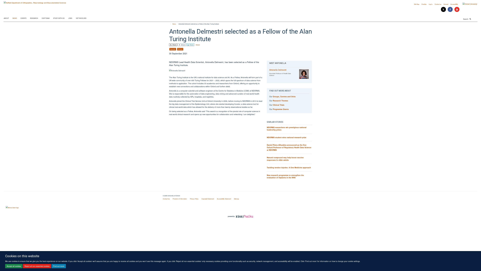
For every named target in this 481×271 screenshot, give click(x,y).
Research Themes (280, 100)
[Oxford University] (468, 4)
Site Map (416, 4)
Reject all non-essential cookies (37, 266)
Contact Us (166, 199)
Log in (430, 4)
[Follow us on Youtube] (456, 9)
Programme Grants (281, 109)
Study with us (59, 18)
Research (34, 18)
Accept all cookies (14, 266)
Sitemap (236, 199)
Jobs (70, 18)
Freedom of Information (180, 199)
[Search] (470, 18)
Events (23, 18)
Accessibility (454, 4)
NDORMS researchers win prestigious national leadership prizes (286, 128)
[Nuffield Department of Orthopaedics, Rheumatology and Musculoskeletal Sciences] (35, 2)
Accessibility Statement (224, 199)
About (6, 18)
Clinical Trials (278, 105)
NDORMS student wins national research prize (286, 137)
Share (174, 45)
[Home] (169, 24)
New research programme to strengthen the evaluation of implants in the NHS (285, 176)
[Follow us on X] (443, 9)
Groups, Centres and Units (284, 96)
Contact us (438, 4)
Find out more (58, 266)
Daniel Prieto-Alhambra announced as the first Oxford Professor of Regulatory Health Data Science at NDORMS (289, 147)
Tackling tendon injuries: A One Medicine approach (289, 167)
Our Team (45, 18)
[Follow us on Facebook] (450, 9)
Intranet (446, 4)
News (15, 18)
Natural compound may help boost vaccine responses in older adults (285, 158)
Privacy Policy (194, 199)
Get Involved (81, 18)
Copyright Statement (208, 199)
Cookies (424, 4)
